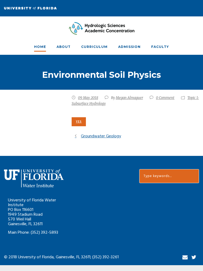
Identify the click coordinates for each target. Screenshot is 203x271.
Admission (129, 47)
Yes (79, 121)
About (64, 47)
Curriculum (94, 47)
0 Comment (165, 98)
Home (40, 47)
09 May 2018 (88, 98)
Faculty (160, 47)
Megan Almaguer (129, 98)
